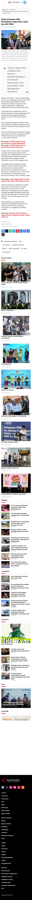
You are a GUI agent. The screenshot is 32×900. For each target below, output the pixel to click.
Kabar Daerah (5, 813)
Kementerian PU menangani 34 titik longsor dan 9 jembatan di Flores (20, 523)
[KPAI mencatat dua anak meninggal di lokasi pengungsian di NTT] (5, 556)
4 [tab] (18, 709)
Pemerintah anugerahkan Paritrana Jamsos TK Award (13, 389)
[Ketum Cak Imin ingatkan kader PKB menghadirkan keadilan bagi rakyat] (16, 483)
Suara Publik (5, 810)
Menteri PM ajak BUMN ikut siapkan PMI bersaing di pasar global (15, 441)
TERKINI (4, 500)
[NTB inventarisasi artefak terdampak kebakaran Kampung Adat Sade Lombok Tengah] (5, 603)
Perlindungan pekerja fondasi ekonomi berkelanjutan (14, 363)
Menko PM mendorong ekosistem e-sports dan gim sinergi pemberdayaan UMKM (14, 282)
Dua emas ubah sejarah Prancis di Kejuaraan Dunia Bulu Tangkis (19, 563)
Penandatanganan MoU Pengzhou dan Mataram (13, 703)
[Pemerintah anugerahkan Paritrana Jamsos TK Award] (16, 379)
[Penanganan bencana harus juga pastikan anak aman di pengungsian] (5, 540)
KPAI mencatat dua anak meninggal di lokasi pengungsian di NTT (19, 555)
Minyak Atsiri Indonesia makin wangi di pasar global (15, 765)
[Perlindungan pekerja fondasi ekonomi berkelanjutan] (16, 353)
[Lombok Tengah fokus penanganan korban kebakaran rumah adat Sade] (5, 613)
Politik (12, 9)
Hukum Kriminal (6, 818)
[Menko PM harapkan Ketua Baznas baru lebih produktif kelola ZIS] (16, 457)
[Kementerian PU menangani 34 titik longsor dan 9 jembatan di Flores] (5, 524)
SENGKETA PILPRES (18, 245)
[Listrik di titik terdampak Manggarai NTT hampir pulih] (5, 516)
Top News (5, 619)
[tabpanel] (16, 698)
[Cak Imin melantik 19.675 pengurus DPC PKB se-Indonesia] (16, 299)
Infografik (4, 711)
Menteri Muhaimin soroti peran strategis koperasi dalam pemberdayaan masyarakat (15, 336)
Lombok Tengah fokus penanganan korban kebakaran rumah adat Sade (20, 612)
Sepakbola (4, 829)
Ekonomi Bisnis (6, 823)
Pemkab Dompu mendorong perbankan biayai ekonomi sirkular (20, 667)
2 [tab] (13, 709)
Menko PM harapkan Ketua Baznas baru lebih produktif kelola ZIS (15, 467)
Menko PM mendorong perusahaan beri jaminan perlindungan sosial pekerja (15, 415)
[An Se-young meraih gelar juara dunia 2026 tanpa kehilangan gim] (5, 508)
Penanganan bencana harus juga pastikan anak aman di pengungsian (20, 539)
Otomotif (4, 848)
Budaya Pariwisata (7, 835)
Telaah (3, 860)
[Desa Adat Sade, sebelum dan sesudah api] (5, 579)
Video (3, 804)
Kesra (3, 838)
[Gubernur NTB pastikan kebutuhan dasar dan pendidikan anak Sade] (5, 595)
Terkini (3, 793)
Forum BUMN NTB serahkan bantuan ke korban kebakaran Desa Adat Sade (20, 586)
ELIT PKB (24, 248)
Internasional (5, 870)
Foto (3, 684)
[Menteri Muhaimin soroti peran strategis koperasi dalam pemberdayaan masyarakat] (16, 325)
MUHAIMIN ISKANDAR (10, 241)
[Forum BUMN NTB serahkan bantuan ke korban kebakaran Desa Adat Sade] (5, 587)
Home (6, 9)
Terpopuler (5, 571)
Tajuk (3, 845)
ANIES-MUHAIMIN (14, 248)
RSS (2, 888)
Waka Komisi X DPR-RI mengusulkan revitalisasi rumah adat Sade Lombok (19, 659)
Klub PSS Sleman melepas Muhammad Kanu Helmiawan (14, 643)
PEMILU (4, 248)
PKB (20, 241)
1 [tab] (11, 709)
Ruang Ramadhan (7, 857)
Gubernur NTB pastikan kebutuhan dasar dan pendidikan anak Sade (18, 594)
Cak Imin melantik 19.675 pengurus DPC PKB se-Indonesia (15, 309)
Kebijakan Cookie (7, 879)
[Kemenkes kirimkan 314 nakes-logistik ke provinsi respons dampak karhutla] (5, 548)
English (3, 854)
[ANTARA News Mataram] (17, 2)
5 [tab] (21, 709)
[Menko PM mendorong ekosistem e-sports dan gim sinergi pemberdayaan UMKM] (16, 272)
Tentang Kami (5, 882)
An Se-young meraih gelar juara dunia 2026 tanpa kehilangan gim (19, 507)
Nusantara (4, 807)
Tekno (3, 851)
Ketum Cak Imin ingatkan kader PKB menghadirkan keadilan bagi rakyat (13, 493)
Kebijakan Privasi (6, 876)
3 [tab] (16, 709)
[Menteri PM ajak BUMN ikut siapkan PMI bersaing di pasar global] (16, 431)
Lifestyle (4, 832)
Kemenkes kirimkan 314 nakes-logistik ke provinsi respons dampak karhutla (19, 547)
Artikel (3, 843)
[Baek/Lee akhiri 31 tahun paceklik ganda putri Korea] (5, 532)
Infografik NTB (6, 863)
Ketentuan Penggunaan (9, 873)
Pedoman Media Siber (8, 885)
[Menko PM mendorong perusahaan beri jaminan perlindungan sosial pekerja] (16, 405)
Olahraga (4, 826)
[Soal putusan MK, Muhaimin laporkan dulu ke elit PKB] (16, 633)
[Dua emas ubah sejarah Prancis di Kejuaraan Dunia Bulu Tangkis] (5, 564)
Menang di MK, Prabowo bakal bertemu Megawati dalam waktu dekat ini (15, 215)
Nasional (4, 867)
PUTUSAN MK (6, 245)
